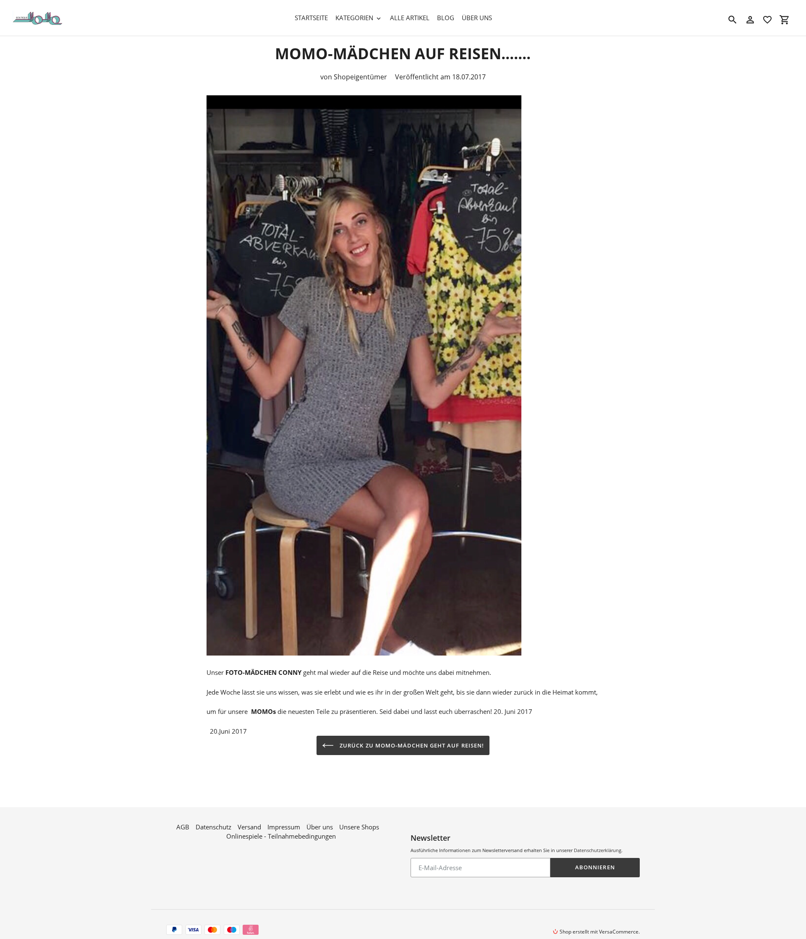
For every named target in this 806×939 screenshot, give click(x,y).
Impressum (283, 827)
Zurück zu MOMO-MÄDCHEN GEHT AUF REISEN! (411, 745)
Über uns (319, 827)
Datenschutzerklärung (597, 850)
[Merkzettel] (767, 19)
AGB (182, 827)
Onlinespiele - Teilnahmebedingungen (281, 836)
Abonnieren (595, 867)
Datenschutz (213, 827)
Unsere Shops (359, 827)
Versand (249, 827)
